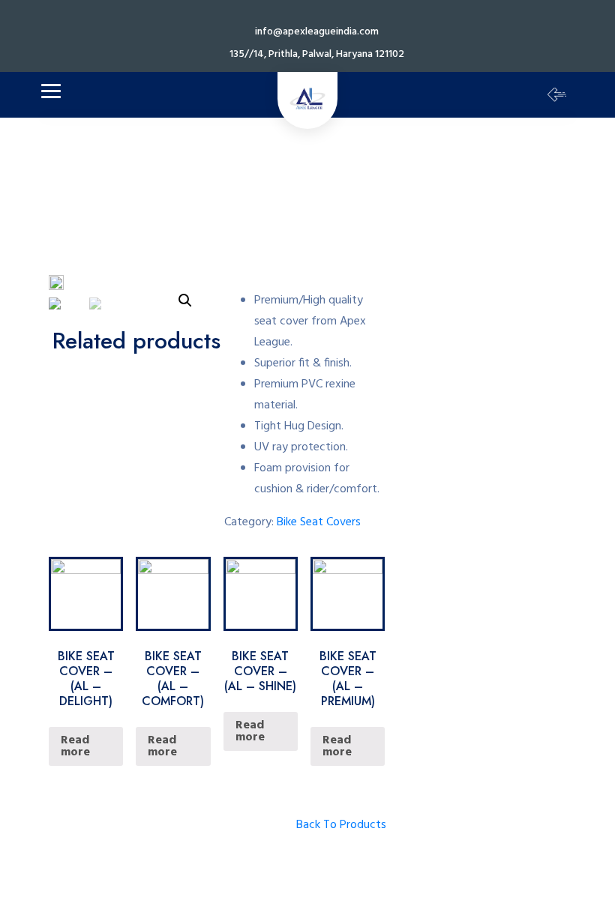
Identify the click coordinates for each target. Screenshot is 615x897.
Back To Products (341, 825)
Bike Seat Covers (319, 522)
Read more (75, 746)
